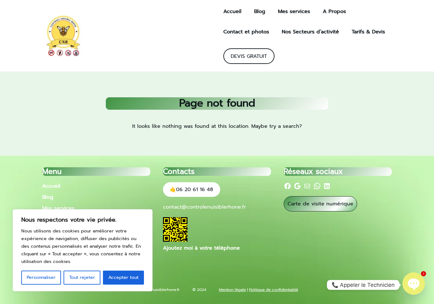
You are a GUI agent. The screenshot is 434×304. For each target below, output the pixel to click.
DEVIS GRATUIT (249, 56)
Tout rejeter (82, 277)
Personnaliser (41, 277)
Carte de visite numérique (320, 204)
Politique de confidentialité (273, 290)
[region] (83, 250)
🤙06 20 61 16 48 (191, 189)
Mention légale (232, 290)
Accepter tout (123, 277)
